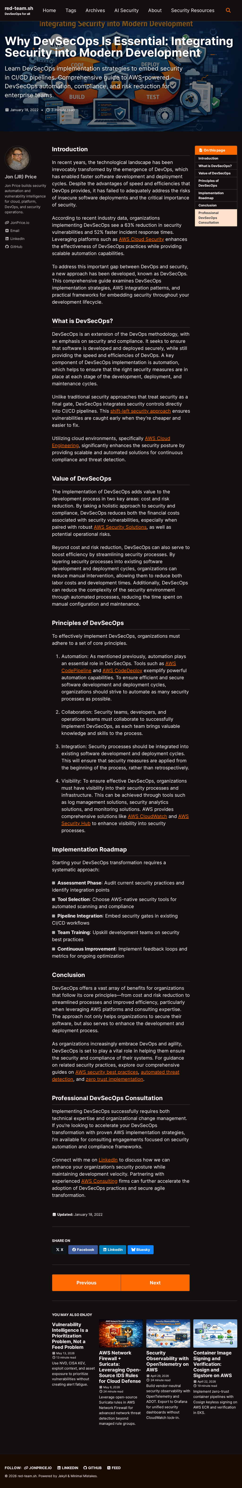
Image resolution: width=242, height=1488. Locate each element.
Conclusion (208, 205)
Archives (95, 10)
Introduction (208, 158)
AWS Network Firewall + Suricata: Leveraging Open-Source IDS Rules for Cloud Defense (120, 1367)
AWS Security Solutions (120, 527)
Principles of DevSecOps (209, 183)
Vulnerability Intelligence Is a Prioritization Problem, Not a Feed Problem (70, 1336)
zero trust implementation (114, 1079)
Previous (86, 1283)
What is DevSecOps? (215, 166)
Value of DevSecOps (215, 173)
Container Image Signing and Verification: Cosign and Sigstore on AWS (212, 1364)
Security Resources (192, 10)
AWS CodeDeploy (122, 670)
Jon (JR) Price (21, 177)
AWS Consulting (99, 1181)
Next (155, 1283)
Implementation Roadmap (211, 195)
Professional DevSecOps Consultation (209, 217)
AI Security (126, 10)
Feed (116, 1468)
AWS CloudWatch (147, 816)
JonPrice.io (40, 1468)
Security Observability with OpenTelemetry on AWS (167, 1361)
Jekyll (62, 1476)
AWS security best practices (106, 1072)
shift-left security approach (140, 411)
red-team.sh (19, 10)
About (155, 10)
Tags (70, 10)
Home (49, 10)
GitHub (94, 1468)
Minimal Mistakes (84, 1476)
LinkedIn (108, 1160)
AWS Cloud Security (141, 239)
